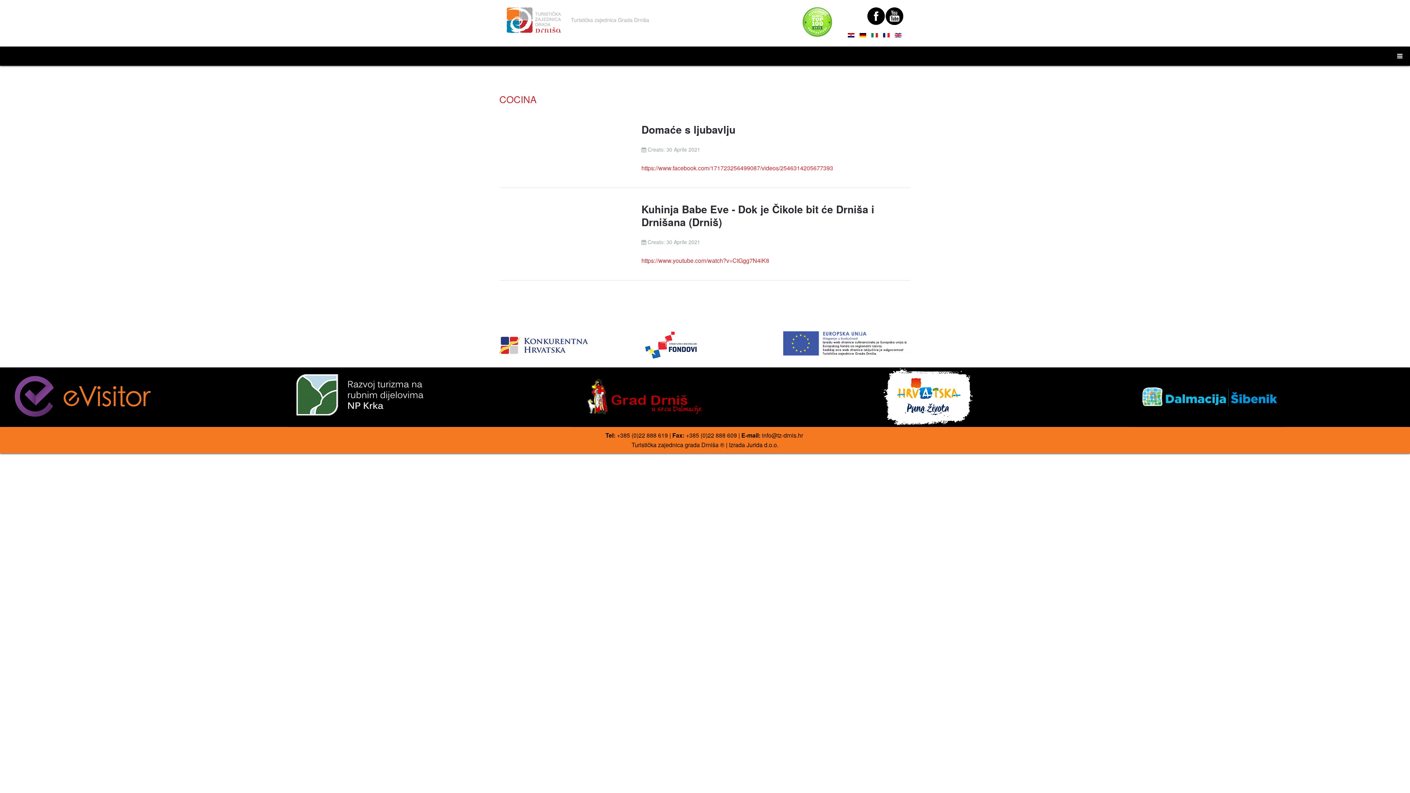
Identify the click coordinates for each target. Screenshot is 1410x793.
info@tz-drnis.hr (782, 435)
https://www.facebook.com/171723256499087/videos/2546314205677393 (737, 168)
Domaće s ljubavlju (688, 129)
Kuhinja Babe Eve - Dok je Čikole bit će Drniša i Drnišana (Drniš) (757, 215)
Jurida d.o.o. (762, 445)
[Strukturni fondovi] (705, 345)
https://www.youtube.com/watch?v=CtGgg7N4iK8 (705, 260)
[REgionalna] (563, 343)
